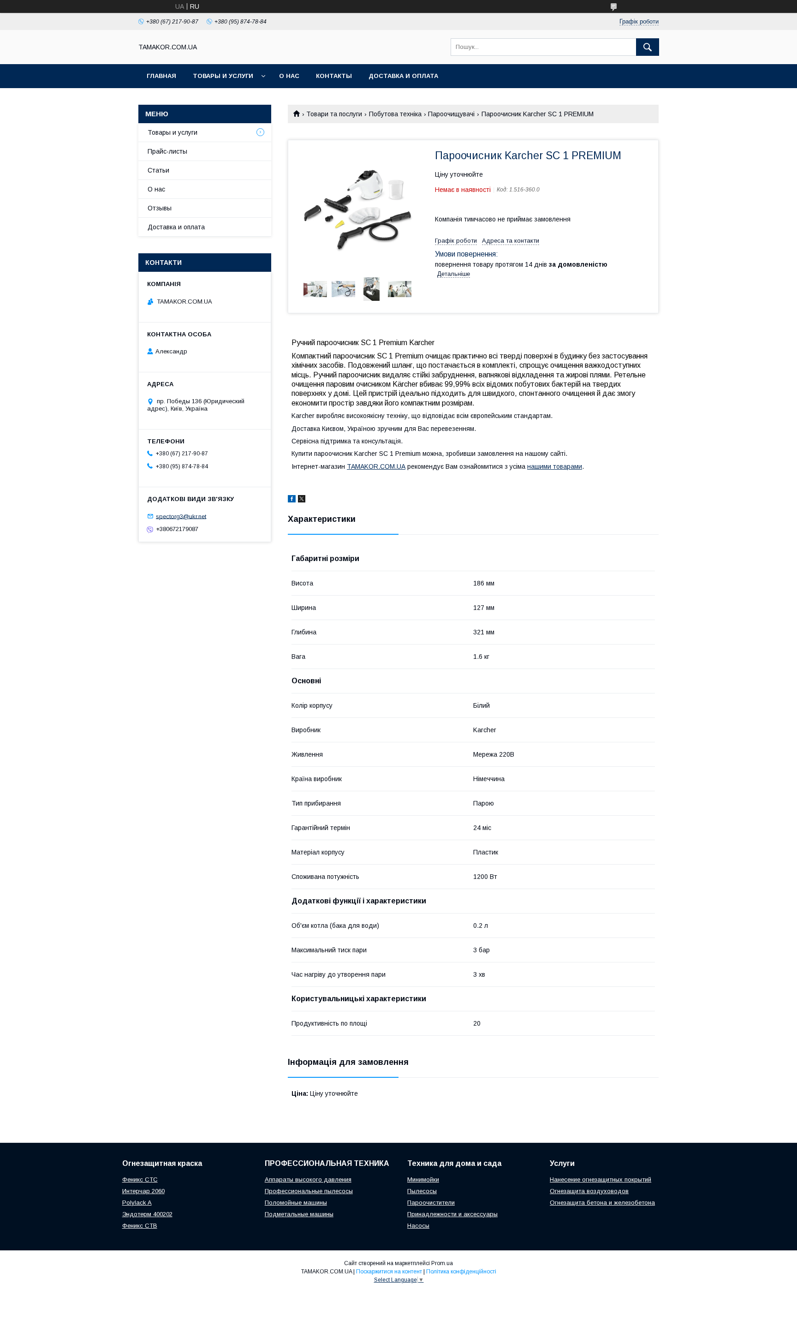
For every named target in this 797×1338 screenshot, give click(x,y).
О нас (289, 75)
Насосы (418, 1225)
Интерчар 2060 (143, 1191)
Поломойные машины (296, 1202)
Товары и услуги (223, 75)
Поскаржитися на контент (389, 1271)
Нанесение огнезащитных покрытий (600, 1179)
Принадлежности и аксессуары (452, 1214)
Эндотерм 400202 (147, 1214)
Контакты (334, 75)
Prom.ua (442, 1263)
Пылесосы (422, 1191)
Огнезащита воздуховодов (589, 1191)
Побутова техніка (395, 114)
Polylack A (137, 1202)
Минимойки (423, 1179)
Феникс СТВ (139, 1225)
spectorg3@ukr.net (181, 516)
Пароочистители (431, 1202)
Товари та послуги (334, 114)
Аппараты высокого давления (308, 1179)
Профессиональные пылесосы (309, 1191)
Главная (161, 75)
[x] (301, 500)
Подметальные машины (299, 1214)
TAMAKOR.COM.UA (376, 466)
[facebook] (292, 500)
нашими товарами (554, 466)
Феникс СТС (140, 1179)
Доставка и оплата (403, 75)
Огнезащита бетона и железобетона (602, 1202)
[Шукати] (647, 47)
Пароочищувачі (451, 114)
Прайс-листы (167, 151)
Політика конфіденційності (461, 1271)
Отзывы (160, 208)
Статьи (158, 170)
